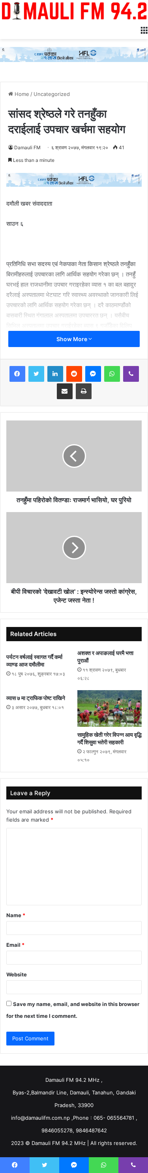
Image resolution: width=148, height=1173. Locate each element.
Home (21, 94)
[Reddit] (74, 374)
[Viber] (131, 374)
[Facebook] (17, 374)
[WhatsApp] (112, 374)
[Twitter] (36, 374)
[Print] (84, 391)
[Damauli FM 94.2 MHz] (74, 10)
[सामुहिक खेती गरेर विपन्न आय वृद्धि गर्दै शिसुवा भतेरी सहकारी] (109, 708)
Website (16, 974)
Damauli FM (27, 147)
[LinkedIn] (55, 374)
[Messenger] (93, 374)
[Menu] (144, 29)
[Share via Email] (65, 391)
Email (15, 945)
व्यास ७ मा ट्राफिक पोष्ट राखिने (35, 697)
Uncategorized (52, 94)
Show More (72, 339)
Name (15, 915)
